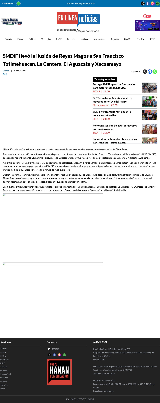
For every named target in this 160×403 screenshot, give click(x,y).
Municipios (46, 39)
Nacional (84, 39)
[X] (145, 71)
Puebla (20, 39)
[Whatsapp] (154, 71)
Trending (140, 39)
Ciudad (6, 70)
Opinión (127, 39)
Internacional (99, 39)
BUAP (59, 39)
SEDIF (152, 39)
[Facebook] (150, 71)
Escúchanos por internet (103, 391)
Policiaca (71, 39)
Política (32, 39)
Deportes (114, 39)
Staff (5, 74)
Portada (8, 39)
